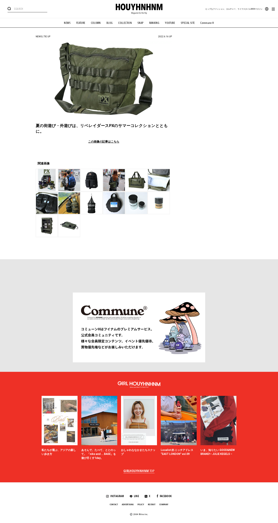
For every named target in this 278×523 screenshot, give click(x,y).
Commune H (207, 23)
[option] (60, 428)
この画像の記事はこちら (103, 141)
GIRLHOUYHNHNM (139, 471)
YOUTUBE (170, 23)
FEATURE (80, 23)
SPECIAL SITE (188, 23)
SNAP (140, 23)
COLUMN (96, 23)
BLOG (109, 23)
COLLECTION (125, 23)
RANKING (154, 23)
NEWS (67, 23)
